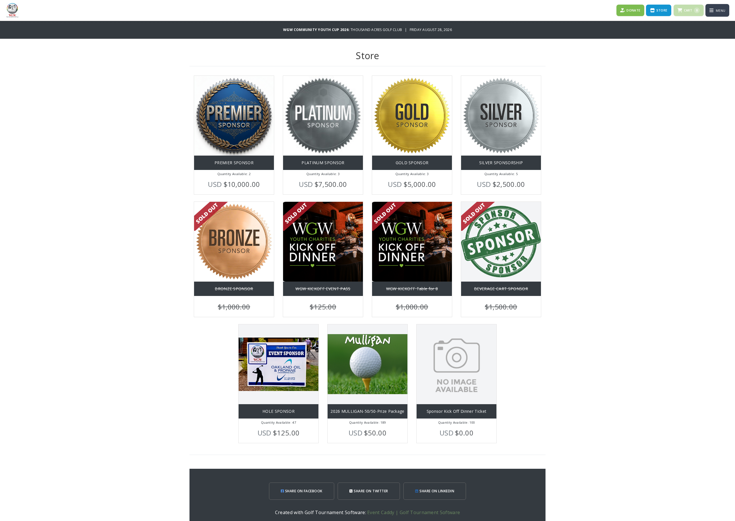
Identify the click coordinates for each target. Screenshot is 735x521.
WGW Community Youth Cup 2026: (317, 29)
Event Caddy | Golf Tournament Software (413, 512)
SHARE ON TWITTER (370, 491)
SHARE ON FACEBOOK (303, 491)
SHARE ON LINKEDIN (436, 491)
